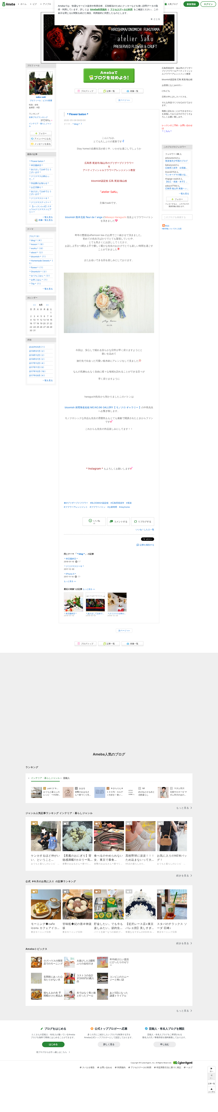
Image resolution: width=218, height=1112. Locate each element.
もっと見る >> (70, 581)
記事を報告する (147, 545)
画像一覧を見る (45, 220)
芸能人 (66, 778)
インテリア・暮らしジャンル (45, 778)
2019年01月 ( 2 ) (36, 351)
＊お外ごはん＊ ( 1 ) (38, 279)
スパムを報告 (88, 1067)
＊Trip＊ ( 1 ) (35, 283)
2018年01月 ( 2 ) (36, 359)
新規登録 (191, 4)
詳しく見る (108, 1044)
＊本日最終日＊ (71, 558)
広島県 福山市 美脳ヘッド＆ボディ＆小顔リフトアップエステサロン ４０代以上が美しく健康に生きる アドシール (177, 188)
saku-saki (41, 97)
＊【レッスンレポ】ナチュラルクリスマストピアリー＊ (40, 209)
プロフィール (35, 100)
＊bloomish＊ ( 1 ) (37, 256)
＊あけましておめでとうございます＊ (40, 171)
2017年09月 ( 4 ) (37, 375)
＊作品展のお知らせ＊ (39, 183)
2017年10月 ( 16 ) (37, 371)
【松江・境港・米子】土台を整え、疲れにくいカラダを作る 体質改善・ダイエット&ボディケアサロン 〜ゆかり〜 (177, 181)
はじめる (53, 1044)
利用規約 (121, 1067)
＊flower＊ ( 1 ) (36, 267)
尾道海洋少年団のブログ (176, 161)
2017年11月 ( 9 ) (36, 367)
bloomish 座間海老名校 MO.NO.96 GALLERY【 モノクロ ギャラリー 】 (103, 407)
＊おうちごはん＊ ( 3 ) (39, 275)
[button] (211, 1090)
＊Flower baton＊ (77, 114)
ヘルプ (189, 1067)
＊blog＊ (76, 124)
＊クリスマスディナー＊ (40, 202)
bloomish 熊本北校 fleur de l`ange (83, 217)
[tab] (45, 778)
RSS (167, 226)
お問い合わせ (106, 1067)
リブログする (144, 521)
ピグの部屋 (47, 100)
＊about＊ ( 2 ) (36, 252)
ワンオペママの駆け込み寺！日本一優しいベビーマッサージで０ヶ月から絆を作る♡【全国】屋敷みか (177, 174)
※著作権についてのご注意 (172, 229)
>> (47, 305)
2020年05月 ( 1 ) (37, 347)
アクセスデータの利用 (141, 1067)
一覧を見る (184, 193)
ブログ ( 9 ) (34, 236)
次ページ (124, 100)
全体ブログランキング (38, 117)
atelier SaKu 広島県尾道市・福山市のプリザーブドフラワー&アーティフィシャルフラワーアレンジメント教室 (109, 41)
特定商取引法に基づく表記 (169, 1067)
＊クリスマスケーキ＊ (74, 566)
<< (34, 305)
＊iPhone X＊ (70, 574)
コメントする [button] (120, 521)
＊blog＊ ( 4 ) (35, 240)
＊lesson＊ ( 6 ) (36, 244)
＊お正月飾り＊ (36, 187)
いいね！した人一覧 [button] (145, 529)
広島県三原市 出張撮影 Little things (177, 168)
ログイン (208, 4)
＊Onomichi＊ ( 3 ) (37, 271)
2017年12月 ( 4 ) (36, 363)
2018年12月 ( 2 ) (36, 355)
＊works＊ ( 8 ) (36, 248)
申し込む (164, 1044)
